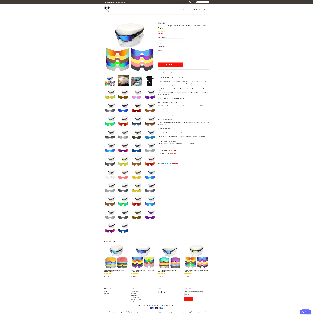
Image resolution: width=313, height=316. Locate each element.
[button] (161, 31)
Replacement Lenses (199, 9)
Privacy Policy (134, 293)
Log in (175, 2)
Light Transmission (176, 72)
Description (163, 72)
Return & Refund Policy (136, 299)
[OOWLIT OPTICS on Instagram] (164, 292)
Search (105, 295)
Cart (192, 2)
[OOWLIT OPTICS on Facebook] (161, 292)
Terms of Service (134, 291)
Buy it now (170, 65)
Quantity (160, 50)
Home (185, 9)
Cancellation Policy (135, 297)
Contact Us (106, 293)
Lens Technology (162, 37)
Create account (183, 2)
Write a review (173, 153)
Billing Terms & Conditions (137, 301)
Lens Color (160, 43)
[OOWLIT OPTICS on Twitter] (159, 292)
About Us (106, 291)
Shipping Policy (134, 295)
